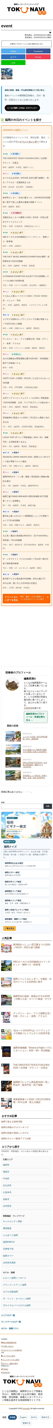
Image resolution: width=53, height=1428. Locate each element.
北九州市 (7, 1185)
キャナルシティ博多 (12, 1221)
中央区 (6, 1178)
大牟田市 (28, 708)
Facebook (38, 51)
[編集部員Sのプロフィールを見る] (14, 692)
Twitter (13, 51)
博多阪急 (7, 1228)
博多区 (6, 1172)
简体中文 (45, 1417)
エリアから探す (9, 1356)
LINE (13, 63)
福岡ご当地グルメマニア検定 (17, 911)
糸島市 (6, 1199)
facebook (6, 1373)
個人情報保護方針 (10, 1343)
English (23, 1417)
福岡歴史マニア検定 (17, 892)
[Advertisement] (26, 635)
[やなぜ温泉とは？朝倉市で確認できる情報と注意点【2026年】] (14, 749)
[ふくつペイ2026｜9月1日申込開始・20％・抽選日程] (14, 736)
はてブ (13, 57)
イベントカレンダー (29, 142)
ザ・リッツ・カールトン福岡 (17, 1298)
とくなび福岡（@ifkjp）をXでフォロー (22, 108)
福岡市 (6, 1165)
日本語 (12, 1417)
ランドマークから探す (11, 1360)
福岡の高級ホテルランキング (15, 1127)
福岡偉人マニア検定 (17, 901)
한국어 (34, 1417)
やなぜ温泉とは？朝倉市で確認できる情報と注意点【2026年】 (35, 751)
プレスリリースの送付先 (12, 1350)
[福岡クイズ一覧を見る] (26, 825)
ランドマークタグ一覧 (11, 1322)
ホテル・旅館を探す (10, 1364)
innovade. (26, 1409)
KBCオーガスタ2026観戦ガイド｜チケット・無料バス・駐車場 (31, 963)
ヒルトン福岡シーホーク (14, 1278)
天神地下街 (8, 1249)
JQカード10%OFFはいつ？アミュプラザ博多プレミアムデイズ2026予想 (31, 1032)
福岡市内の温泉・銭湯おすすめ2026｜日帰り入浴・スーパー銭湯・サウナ (32, 997)
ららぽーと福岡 (10, 1235)
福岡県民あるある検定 (20, 864)
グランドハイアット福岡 (14, 1285)
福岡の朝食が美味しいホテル (15, 1133)
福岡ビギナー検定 (12, 873)
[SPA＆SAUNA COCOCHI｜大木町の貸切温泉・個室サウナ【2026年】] (14, 762)
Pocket (38, 57)
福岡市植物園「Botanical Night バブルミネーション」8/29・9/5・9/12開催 (32, 1049)
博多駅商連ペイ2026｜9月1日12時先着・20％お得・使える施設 (31, 1100)
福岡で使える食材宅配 (11, 1121)
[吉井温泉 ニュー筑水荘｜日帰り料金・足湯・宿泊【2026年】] (14, 775)
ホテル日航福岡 (10, 1291)
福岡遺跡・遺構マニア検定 (18, 920)
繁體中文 (27, 1423)
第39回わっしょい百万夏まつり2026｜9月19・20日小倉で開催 (31, 946)
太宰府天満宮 (9, 1262)
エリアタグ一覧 (8, 1315)
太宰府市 (7, 1206)
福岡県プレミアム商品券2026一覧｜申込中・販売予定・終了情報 (31, 1083)
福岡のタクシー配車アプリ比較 (16, 1138)
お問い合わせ (8, 1346)
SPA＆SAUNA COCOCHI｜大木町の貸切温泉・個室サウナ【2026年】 (35, 765)
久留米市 (7, 1192)
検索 (3, 802)
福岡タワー (8, 1256)
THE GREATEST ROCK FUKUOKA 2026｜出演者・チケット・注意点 (31, 1066)
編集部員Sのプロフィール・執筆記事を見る (35, 717)
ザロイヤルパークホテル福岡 (17, 1305)
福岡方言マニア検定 (16, 883)
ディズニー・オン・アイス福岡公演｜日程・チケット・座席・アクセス (32, 1014)
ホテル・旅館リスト (10, 1328)
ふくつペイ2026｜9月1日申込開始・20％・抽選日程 (35, 738)
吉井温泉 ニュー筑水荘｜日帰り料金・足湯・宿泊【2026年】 (35, 777)
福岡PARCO (9, 1242)
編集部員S (30, 678)
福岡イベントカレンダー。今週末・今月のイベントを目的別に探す (32, 980)
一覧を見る (9, 928)
